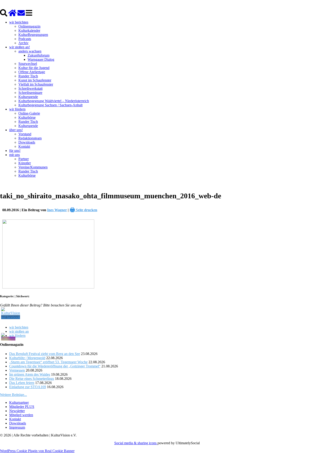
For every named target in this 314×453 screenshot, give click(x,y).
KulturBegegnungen (33, 35)
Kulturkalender (29, 30)
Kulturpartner (19, 402)
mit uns (14, 155)
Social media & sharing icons (135, 443)
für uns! (14, 151)
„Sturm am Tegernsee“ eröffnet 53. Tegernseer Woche (48, 362)
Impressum (17, 427)
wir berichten (18, 22)
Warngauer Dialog (41, 59)
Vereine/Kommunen (33, 167)
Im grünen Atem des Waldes (29, 374)
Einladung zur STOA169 (27, 387)
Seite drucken (83, 210)
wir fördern (17, 109)
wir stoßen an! (19, 47)
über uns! (16, 130)
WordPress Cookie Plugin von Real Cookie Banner (37, 451)
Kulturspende (28, 97)
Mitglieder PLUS (21, 407)
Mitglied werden (21, 415)
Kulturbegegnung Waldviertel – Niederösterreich (53, 101)
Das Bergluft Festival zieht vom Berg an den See (44, 354)
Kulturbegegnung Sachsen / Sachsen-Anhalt (50, 105)
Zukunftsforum (38, 55)
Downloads (26, 142)
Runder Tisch (28, 76)
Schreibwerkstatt (30, 88)
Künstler (24, 163)
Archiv (23, 43)
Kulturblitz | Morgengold (27, 358)
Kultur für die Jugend (33, 68)
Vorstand (24, 134)
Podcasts (24, 39)
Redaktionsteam (30, 138)
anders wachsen (29, 51)
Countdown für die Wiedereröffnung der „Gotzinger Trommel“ (54, 366)
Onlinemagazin (29, 26)
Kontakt (24, 146)
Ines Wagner (57, 210)
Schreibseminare (30, 93)
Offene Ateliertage (31, 72)
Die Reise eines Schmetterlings (31, 379)
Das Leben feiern (21, 383)
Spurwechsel (27, 64)
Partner (23, 159)
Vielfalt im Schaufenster (35, 84)
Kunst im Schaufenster (34, 80)
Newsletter (17, 411)
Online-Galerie (29, 113)
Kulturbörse (27, 117)
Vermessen (17, 370)
